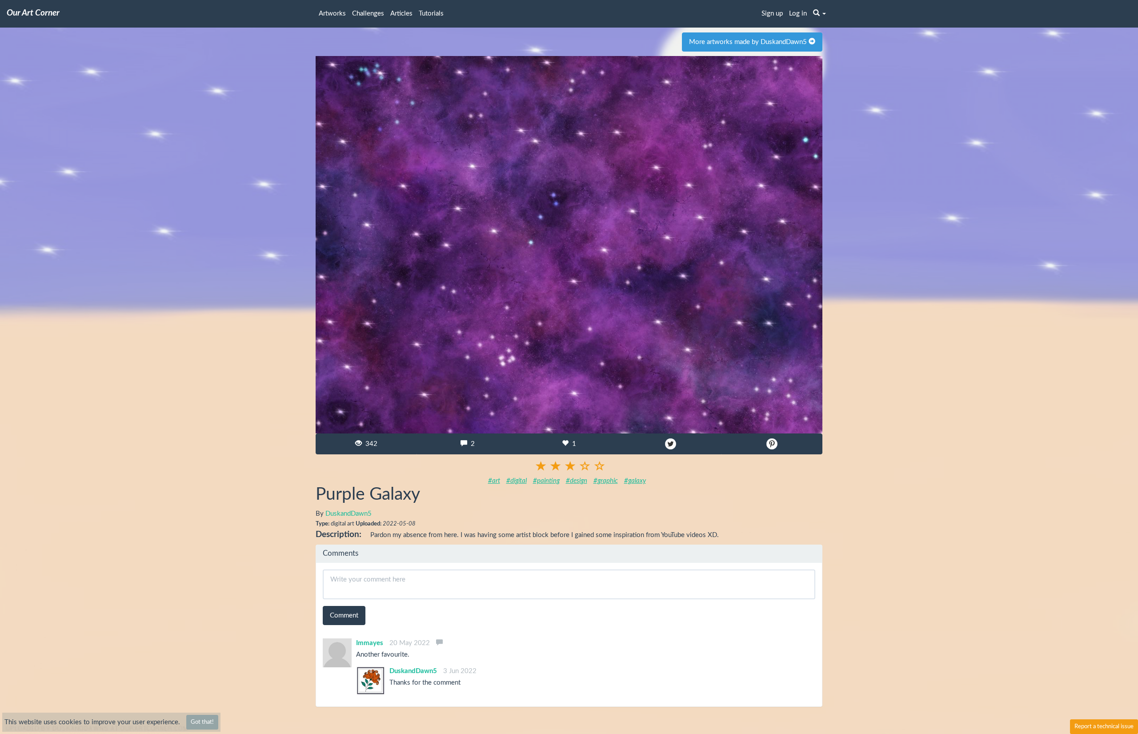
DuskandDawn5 (348, 513)
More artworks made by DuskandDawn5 (749, 42)
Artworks (332, 13)
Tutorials (431, 13)
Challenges (368, 13)
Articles (401, 13)
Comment (344, 615)
